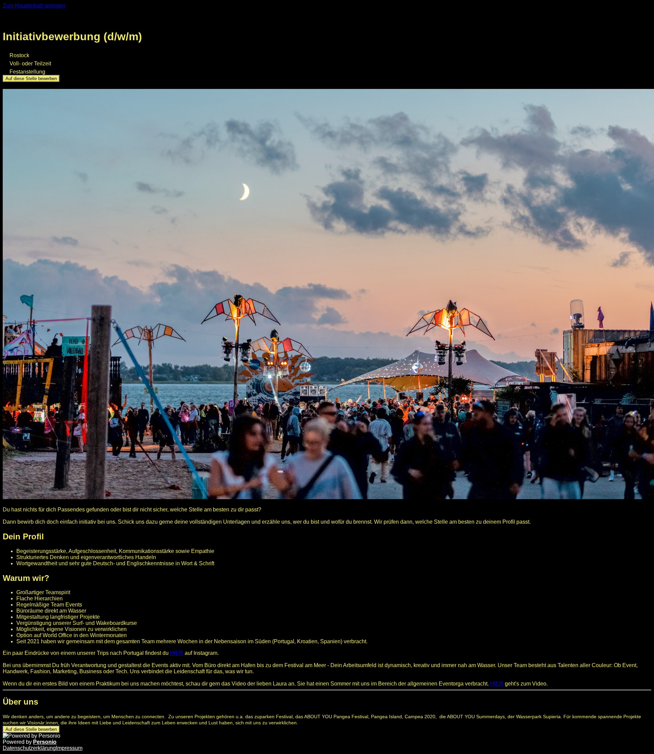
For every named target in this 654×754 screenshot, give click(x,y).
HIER (176, 653)
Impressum (69, 748)
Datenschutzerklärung (29, 748)
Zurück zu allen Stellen (37, 20)
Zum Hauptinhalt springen (34, 6)
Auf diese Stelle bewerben (31, 78)
